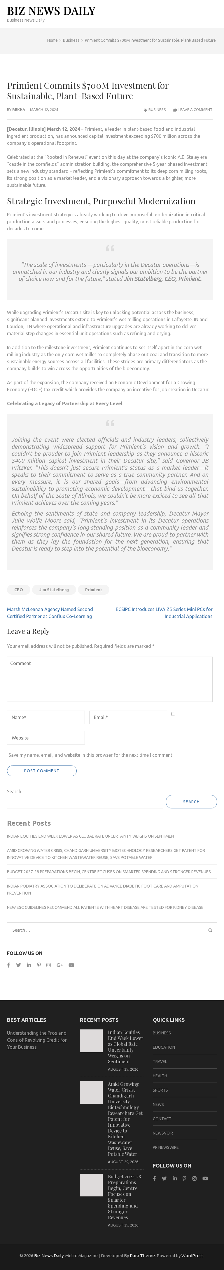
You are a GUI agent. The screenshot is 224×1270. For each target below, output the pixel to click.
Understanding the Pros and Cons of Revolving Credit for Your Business (37, 1040)
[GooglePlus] (60, 965)
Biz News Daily (51, 10)
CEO (18, 589)
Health (160, 1076)
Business (157, 109)
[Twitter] (18, 965)
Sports (160, 1090)
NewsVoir (163, 1133)
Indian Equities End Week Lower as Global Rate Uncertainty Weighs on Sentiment (91, 836)
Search (14, 791)
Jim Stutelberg (54, 589)
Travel (160, 1061)
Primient (93, 589)
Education (164, 1047)
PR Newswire (166, 1147)
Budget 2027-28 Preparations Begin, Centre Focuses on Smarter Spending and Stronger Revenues (109, 871)
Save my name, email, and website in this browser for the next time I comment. (90, 755)
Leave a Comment (195, 109)
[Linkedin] (29, 965)
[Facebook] (8, 965)
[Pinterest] (39, 965)
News (158, 1104)
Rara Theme (142, 1255)
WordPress (192, 1255)
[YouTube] (71, 965)
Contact (162, 1118)
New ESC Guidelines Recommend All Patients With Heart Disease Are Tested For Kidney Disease (105, 907)
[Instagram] (48, 965)
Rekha (18, 109)
